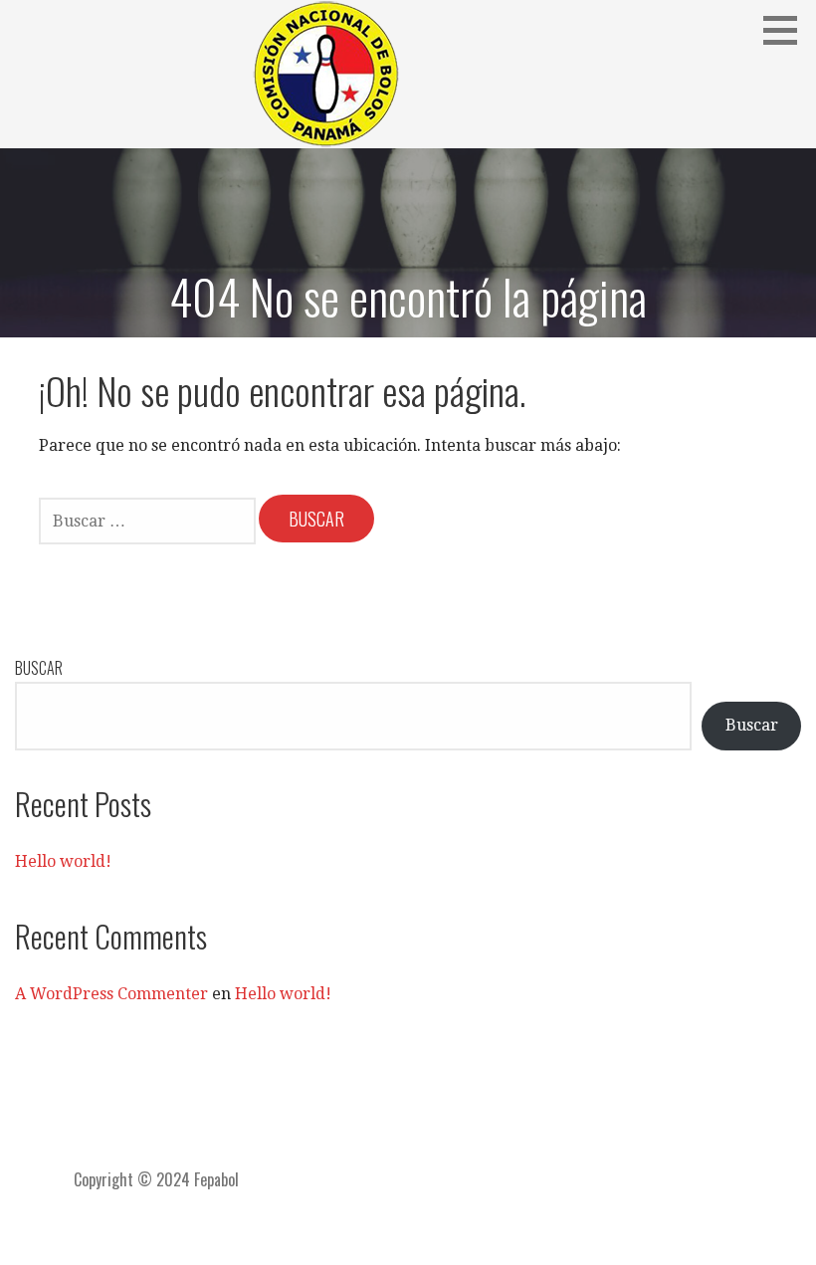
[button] (787, 30)
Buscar (39, 668)
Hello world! (63, 861)
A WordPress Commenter (111, 993)
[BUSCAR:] (149, 519)
